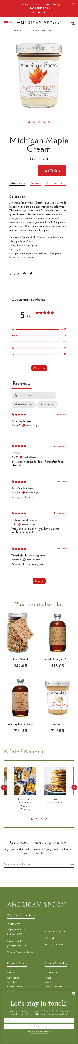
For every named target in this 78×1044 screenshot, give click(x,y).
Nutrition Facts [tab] (55, 183)
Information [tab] (17, 183)
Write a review (39, 368)
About (48, 978)
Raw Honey (57, 724)
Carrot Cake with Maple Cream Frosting (25, 804)
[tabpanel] (39, 490)
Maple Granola (20, 659)
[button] (39, 329)
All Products (17, 30)
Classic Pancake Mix (54, 801)
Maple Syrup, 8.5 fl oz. (57, 659)
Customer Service (53, 987)
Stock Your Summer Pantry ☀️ (39, 6)
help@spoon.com (16, 929)
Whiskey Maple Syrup (20, 724)
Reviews (35, 183)
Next (74, 787)
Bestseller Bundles (15, 987)
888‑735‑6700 (14, 933)
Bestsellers (12, 982)
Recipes (48, 982)
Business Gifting (15, 941)
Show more (39, 581)
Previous (4, 787)
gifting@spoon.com (17, 945)
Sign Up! (39, 1026)
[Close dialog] (73, 993)
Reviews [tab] (21, 383)
